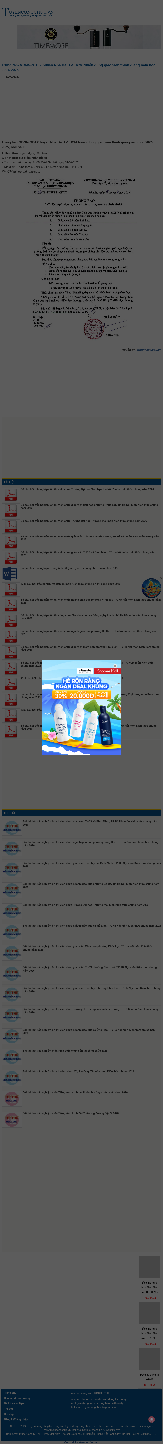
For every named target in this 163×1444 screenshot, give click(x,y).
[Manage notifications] (151, 1419)
